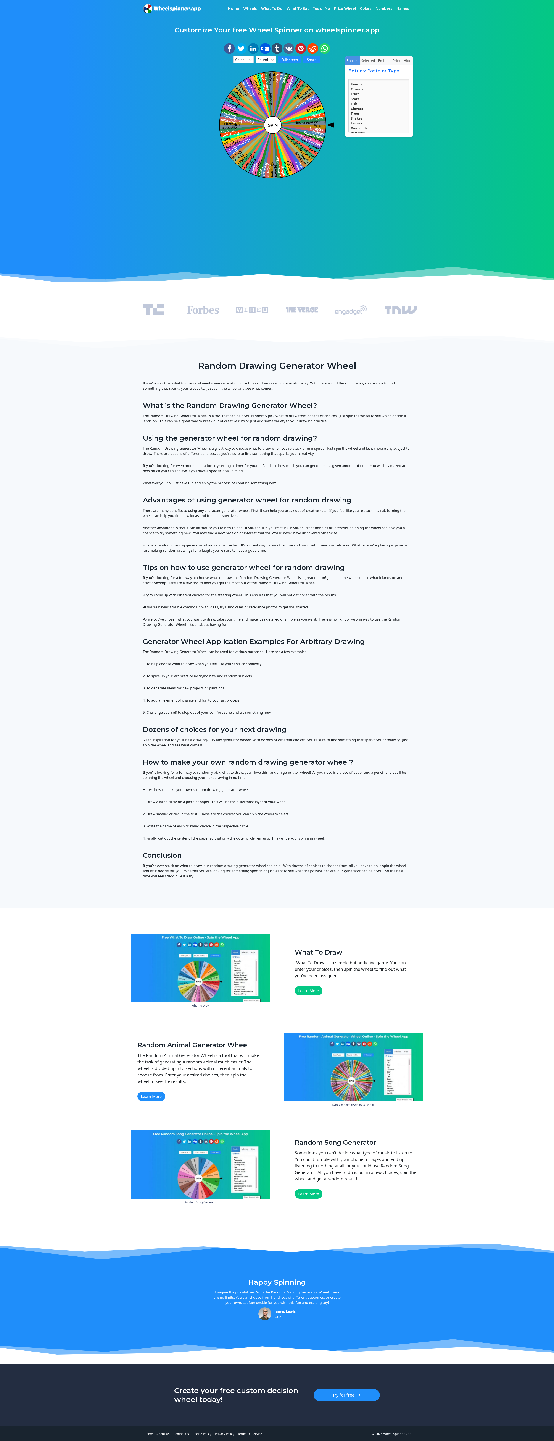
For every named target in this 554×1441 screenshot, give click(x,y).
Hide (407, 60)
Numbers (384, 8)
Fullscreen (289, 59)
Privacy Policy (224, 1434)
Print (397, 60)
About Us (163, 1434)
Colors (366, 8)
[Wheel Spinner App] (172, 8)
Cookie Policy (202, 1434)
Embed (384, 60)
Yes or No (321, 8)
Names (402, 8)
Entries (352, 60)
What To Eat (298, 8)
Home (233, 8)
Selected (368, 60)
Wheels (250, 8)
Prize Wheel (345, 8)
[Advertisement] (175, 121)
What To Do (271, 8)
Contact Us (181, 1434)
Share (311, 59)
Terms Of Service (250, 1434)
